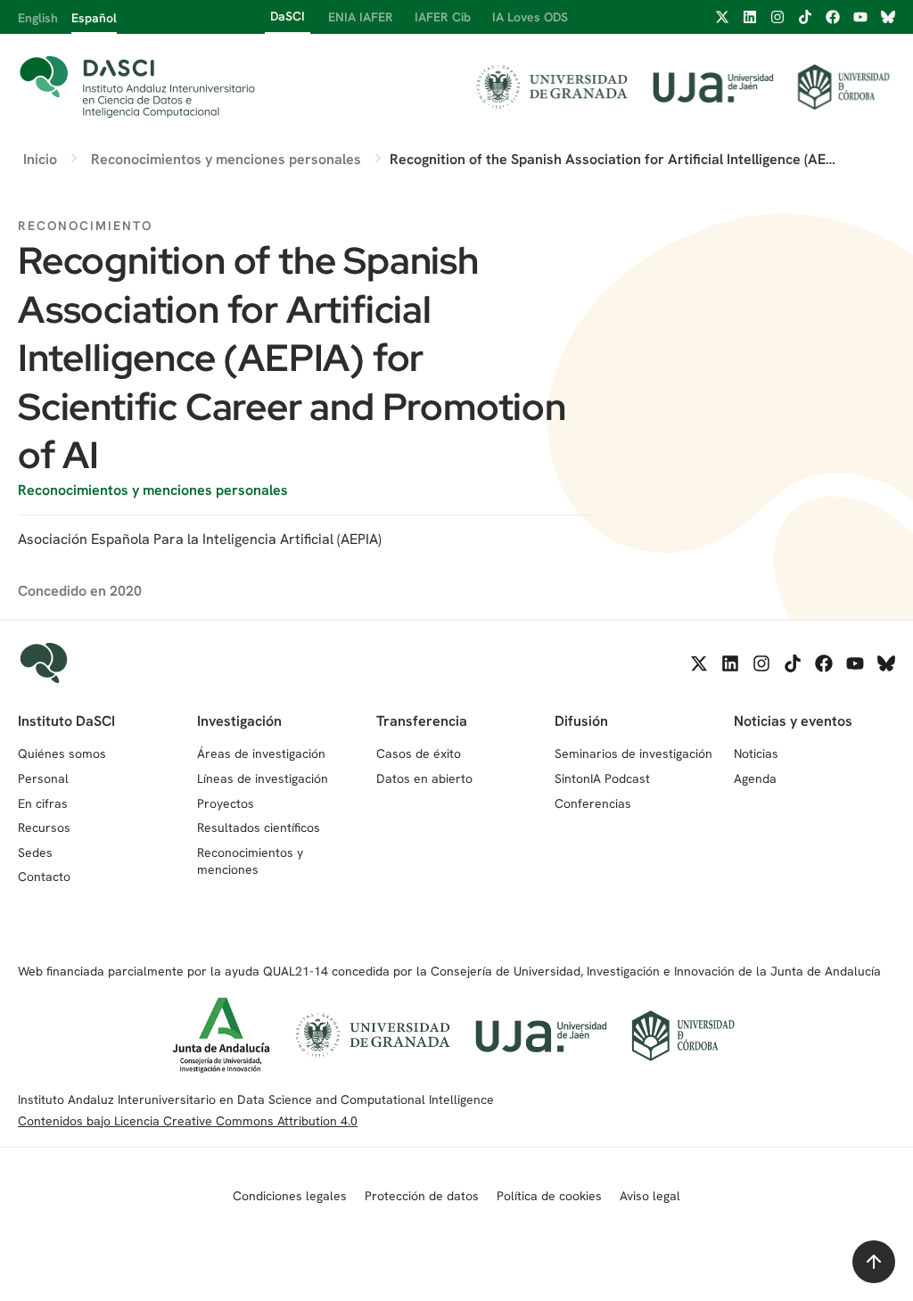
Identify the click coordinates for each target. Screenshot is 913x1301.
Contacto (44, 877)
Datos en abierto (424, 778)
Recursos (44, 827)
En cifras (43, 803)
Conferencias (593, 803)
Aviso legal (650, 1196)
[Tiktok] (805, 17)
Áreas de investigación (261, 753)
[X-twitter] (722, 17)
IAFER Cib (443, 17)
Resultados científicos (258, 827)
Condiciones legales (290, 1196)
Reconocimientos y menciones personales (153, 490)
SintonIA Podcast (602, 778)
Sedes (35, 852)
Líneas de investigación (262, 778)
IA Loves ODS (530, 17)
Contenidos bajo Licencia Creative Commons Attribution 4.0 (188, 1121)
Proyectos (225, 803)
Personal (43, 778)
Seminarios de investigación (633, 753)
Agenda (755, 778)
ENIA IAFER (360, 17)
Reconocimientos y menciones (250, 861)
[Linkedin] (750, 17)
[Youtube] (860, 17)
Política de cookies (549, 1196)
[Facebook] (833, 17)
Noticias (756, 753)
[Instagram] (777, 17)
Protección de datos (422, 1196)
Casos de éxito (418, 753)
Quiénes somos (62, 753)
